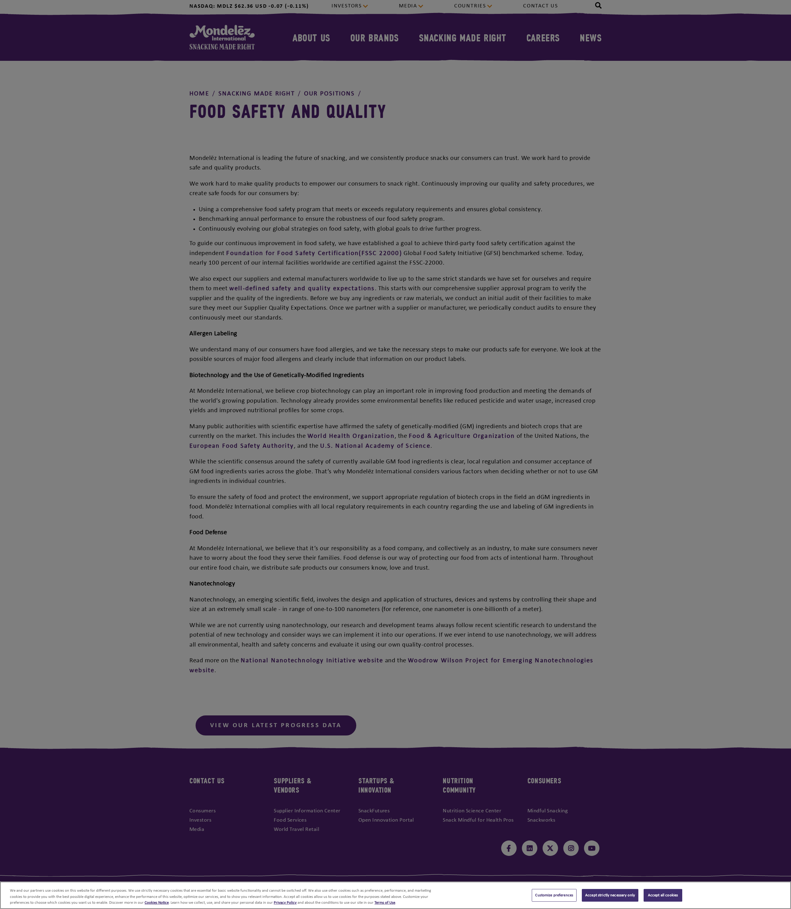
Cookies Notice (157, 903)
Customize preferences (554, 895)
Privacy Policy (285, 903)
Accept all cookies (663, 895)
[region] (395, 895)
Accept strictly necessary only (610, 895)
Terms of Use (384, 903)
